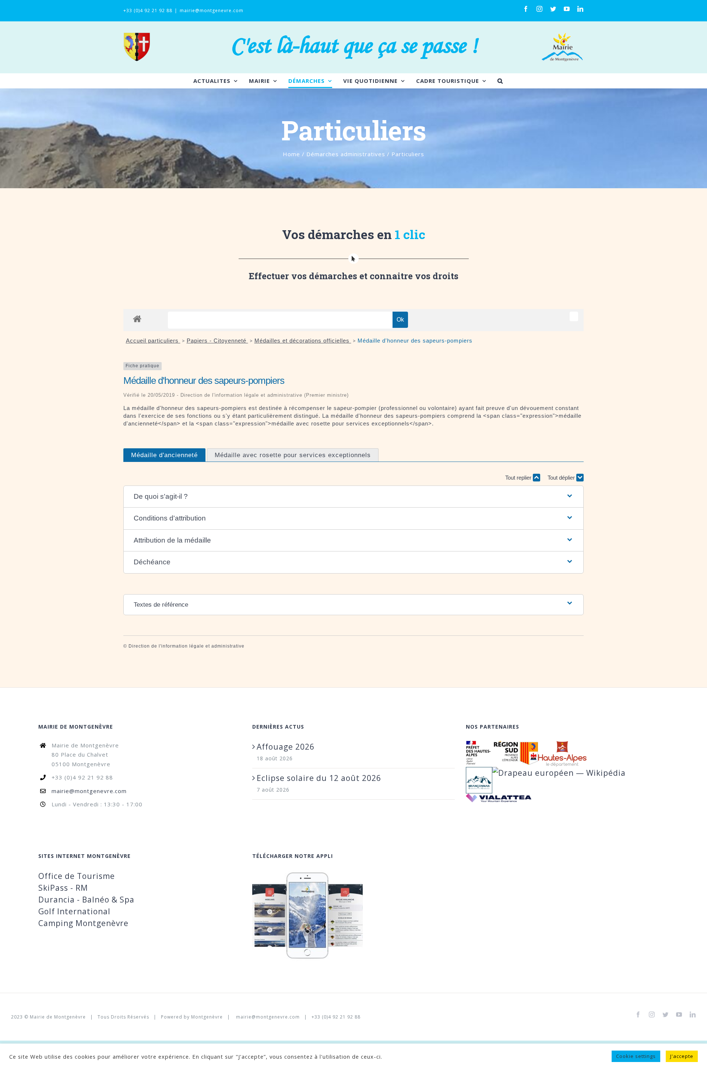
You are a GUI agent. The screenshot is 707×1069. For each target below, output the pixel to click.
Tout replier (519, 477)
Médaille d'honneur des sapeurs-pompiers (415, 340)
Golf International (74, 911)
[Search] (500, 80)
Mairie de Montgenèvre (58, 1017)
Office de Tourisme (76, 876)
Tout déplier (562, 477)
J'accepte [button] (681, 1056)
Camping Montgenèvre (83, 923)
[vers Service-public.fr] (574, 316)
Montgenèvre (207, 1017)
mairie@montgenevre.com (211, 10)
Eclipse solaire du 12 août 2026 (319, 778)
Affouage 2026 (285, 747)
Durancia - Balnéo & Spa (86, 899)
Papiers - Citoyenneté (217, 340)
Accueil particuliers (153, 340)
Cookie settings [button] (636, 1056)
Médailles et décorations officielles (302, 340)
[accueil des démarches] (137, 318)
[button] (353, 497)
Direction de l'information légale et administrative (187, 646)
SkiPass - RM (63, 888)
